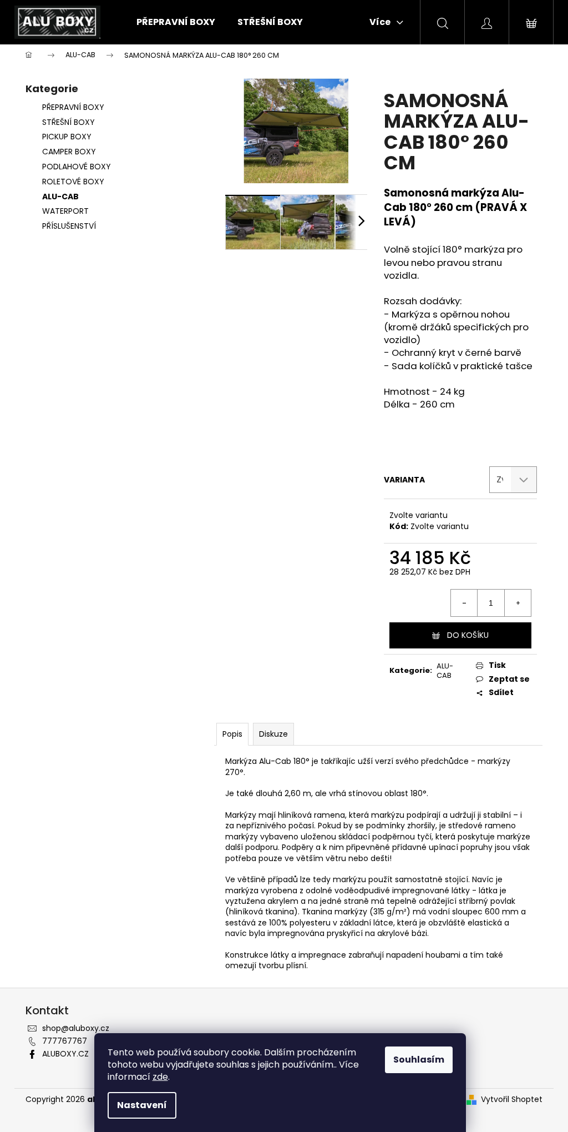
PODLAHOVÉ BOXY (76, 166)
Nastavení (142, 1105)
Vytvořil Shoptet (511, 1099)
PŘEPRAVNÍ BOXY (73, 107)
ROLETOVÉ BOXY (73, 181)
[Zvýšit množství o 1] (517, 603)
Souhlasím (418, 1059)
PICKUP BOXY (67, 136)
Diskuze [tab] (273, 733)
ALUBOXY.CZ (65, 1053)
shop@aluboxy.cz (75, 1028)
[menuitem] (175, 22)
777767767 (64, 1041)
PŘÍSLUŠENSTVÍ (69, 226)
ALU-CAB (60, 196)
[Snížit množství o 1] (464, 603)
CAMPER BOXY (69, 151)
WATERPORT (65, 211)
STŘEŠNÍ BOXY (68, 122)
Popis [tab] (232, 733)
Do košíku (468, 635)
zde (160, 1076)
